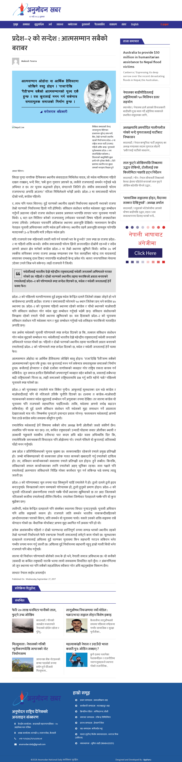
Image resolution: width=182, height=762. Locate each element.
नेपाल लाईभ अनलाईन (33, 573)
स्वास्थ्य (60, 24)
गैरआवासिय (100, 24)
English (134, 24)
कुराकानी (86, 24)
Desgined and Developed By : (133, 760)
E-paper (165, 24)
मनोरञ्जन (72, 24)
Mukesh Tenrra (29, 61)
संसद (124, 24)
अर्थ (50, 24)
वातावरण (113, 24)
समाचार (26, 24)
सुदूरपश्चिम (39, 24)
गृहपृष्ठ (15, 24)
